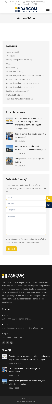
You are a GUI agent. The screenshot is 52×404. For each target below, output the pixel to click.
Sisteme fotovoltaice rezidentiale (19, 87)
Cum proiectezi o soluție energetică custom (29, 160)
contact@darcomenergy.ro (36, 2)
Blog (7, 63)
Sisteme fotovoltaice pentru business (21, 83)
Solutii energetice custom (16, 91)
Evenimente (10, 67)
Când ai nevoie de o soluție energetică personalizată (30, 135)
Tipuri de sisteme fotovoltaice (18, 99)
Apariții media (11, 52)
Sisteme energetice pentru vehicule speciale (23, 75)
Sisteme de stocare (13, 71)
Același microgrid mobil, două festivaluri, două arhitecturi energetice (30, 148)
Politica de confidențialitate (30, 239)
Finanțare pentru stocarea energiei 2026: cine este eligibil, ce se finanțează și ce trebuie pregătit (29, 121)
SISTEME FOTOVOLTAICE (16, 79)
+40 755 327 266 (14, 2)
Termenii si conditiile (22, 242)
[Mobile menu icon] (47, 9)
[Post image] (9, 120)
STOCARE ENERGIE (13, 95)
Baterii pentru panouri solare (17, 60)
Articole (9, 56)
